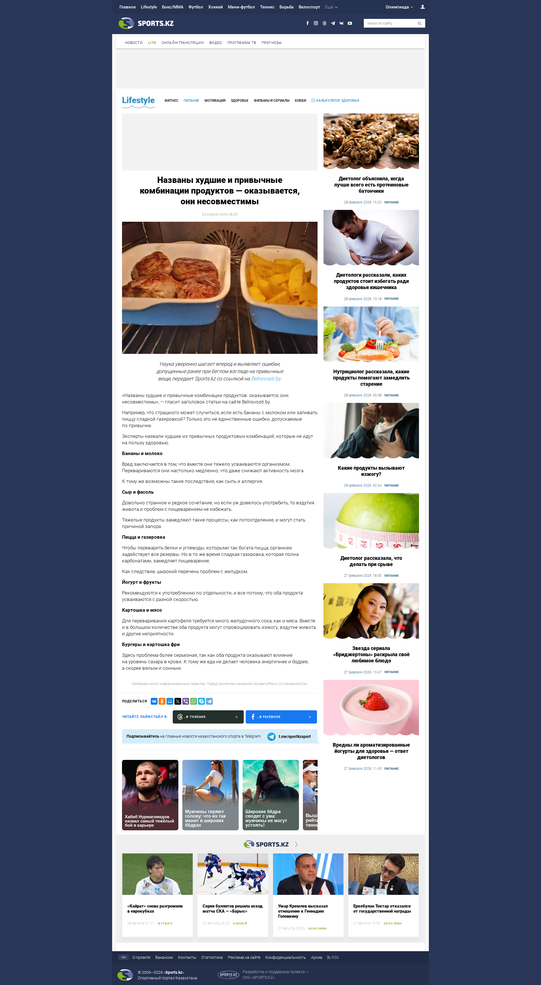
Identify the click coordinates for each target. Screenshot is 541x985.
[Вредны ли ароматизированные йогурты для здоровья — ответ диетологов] (371, 708)
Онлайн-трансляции (183, 43)
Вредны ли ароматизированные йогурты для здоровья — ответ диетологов (371, 751)
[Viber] (185, 701)
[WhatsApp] (193, 701)
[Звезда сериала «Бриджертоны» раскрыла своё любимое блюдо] (371, 611)
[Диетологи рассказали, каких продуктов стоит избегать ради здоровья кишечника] (371, 238)
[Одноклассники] (162, 701)
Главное (127, 7)
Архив (316, 957)
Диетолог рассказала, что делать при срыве (371, 561)
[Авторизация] (419, 6)
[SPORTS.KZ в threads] (324, 23)
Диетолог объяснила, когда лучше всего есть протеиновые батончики (371, 185)
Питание (191, 101)
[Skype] (201, 701)
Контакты (187, 957)
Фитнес (171, 101)
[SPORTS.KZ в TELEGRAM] (333, 23)
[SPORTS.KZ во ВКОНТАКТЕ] (341, 23)
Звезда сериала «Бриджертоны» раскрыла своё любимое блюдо (371, 654)
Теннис (267, 7)
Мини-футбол (241, 7)
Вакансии (164, 957)
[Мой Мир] (170, 701)
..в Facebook (269, 717)
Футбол (196, 7)
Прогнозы (272, 43)
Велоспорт (309, 7)
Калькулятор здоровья (337, 101)
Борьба (287, 7)
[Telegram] (209, 701)
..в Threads (195, 717)
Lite (152, 43)
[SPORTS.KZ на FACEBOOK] (307, 23)
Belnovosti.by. (266, 378)
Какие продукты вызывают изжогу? (371, 471)
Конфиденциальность (285, 957)
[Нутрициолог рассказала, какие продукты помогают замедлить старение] (371, 335)
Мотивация (215, 101)
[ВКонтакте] (154, 701)
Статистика (212, 957)
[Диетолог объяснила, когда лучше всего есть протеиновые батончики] (371, 142)
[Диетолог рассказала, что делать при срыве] (371, 521)
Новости (134, 43)
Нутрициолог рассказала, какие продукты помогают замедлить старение (371, 378)
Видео (215, 43)
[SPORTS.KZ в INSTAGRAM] (316, 23)
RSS (335, 957)
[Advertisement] (270, 70)
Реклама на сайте (244, 957)
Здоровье (240, 101)
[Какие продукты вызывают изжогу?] (371, 431)
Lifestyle (149, 7)
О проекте (141, 957)
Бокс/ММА (172, 7)
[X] (177, 701)
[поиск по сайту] (419, 23)
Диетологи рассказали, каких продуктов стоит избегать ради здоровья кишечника (371, 281)
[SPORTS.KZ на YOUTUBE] (350, 23)
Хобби (300, 101)
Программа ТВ (241, 43)
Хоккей (215, 7)
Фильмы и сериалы (271, 101)
